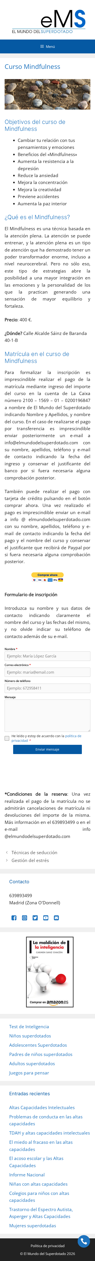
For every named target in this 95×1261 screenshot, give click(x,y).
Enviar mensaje (47, 749)
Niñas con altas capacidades (38, 1184)
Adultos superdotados (32, 1064)
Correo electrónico (18, 665)
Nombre (11, 649)
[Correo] (56, 919)
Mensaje (10, 697)
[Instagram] (24, 919)
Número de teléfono (17, 681)
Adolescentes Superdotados (38, 1045)
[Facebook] (14, 919)
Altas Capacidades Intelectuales (42, 1108)
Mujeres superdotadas (32, 1226)
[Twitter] (35, 919)
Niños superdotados (30, 1036)
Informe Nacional (27, 1175)
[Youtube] (45, 919)
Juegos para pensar (29, 1073)
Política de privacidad (48, 1245)
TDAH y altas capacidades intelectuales (49, 1133)
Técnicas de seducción (34, 853)
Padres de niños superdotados (40, 1054)
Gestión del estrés (30, 860)
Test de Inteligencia (29, 1027)
